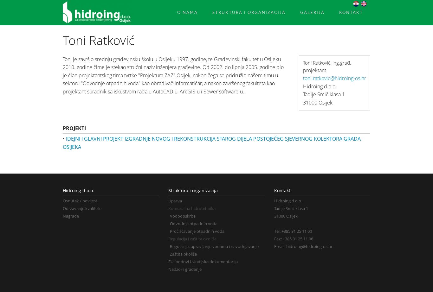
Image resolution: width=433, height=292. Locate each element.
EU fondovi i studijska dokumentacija (203, 261)
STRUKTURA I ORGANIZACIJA (249, 13)
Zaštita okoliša (183, 254)
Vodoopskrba (183, 216)
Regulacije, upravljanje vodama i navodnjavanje (214, 246)
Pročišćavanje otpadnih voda (197, 231)
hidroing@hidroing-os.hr (309, 246)
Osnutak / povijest (80, 201)
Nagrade (71, 216)
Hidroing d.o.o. (78, 190)
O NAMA (187, 13)
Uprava (175, 201)
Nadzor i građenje (185, 269)
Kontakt (282, 190)
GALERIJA (312, 13)
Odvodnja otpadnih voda (193, 223)
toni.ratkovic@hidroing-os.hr (334, 78)
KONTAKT (351, 13)
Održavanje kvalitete (82, 208)
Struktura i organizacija (193, 190)
